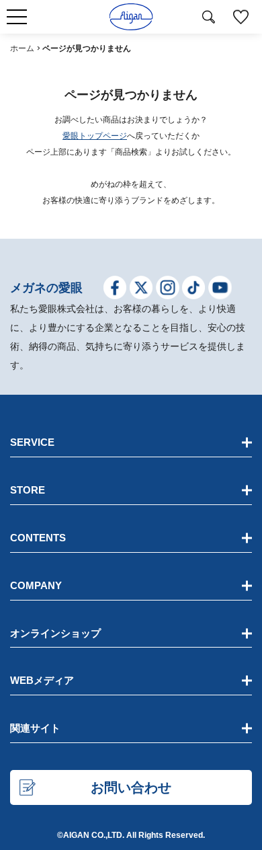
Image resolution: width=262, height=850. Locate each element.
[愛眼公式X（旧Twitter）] (141, 289)
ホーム (22, 48)
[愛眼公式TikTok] (194, 289)
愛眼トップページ (94, 136)
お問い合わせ (131, 787)
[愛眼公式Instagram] (167, 289)
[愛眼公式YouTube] (220, 289)
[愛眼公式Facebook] (115, 289)
